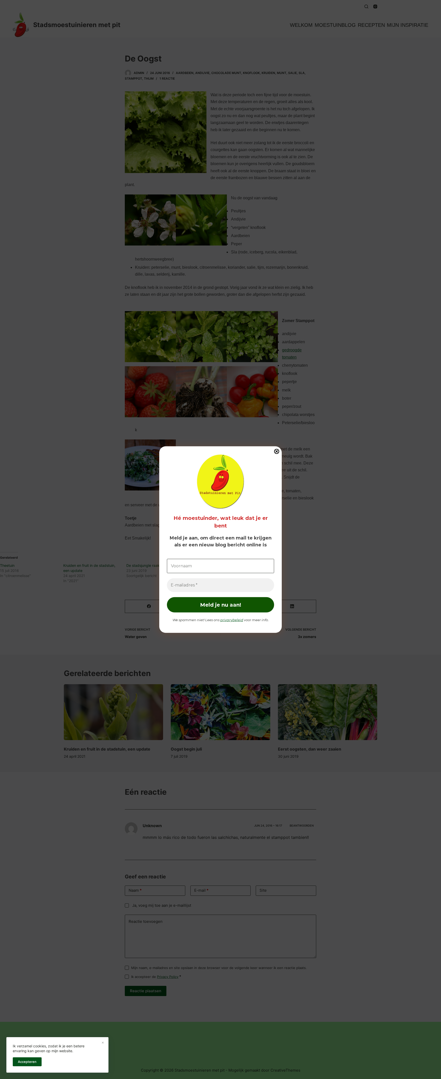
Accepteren (27, 1062)
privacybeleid (231, 620)
